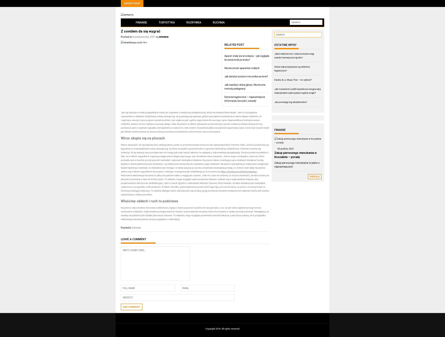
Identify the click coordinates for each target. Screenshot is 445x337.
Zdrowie (136, 227)
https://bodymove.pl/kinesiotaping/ (239, 171)
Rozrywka (193, 22)
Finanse (141, 22)
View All (315, 176)
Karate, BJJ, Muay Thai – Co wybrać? (293, 80)
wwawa (163, 36)
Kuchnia (219, 22)
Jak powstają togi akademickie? (290, 102)
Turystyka (167, 22)
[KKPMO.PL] (125, 22)
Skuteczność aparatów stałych (242, 68)
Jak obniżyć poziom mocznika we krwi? (246, 76)
